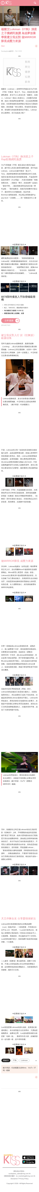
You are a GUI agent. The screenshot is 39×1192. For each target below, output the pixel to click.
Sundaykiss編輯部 (7, 51)
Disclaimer (14, 1179)
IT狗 (15, 1060)
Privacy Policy (23, 1179)
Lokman (24, 1060)
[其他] (36, 47)
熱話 (3, 46)
